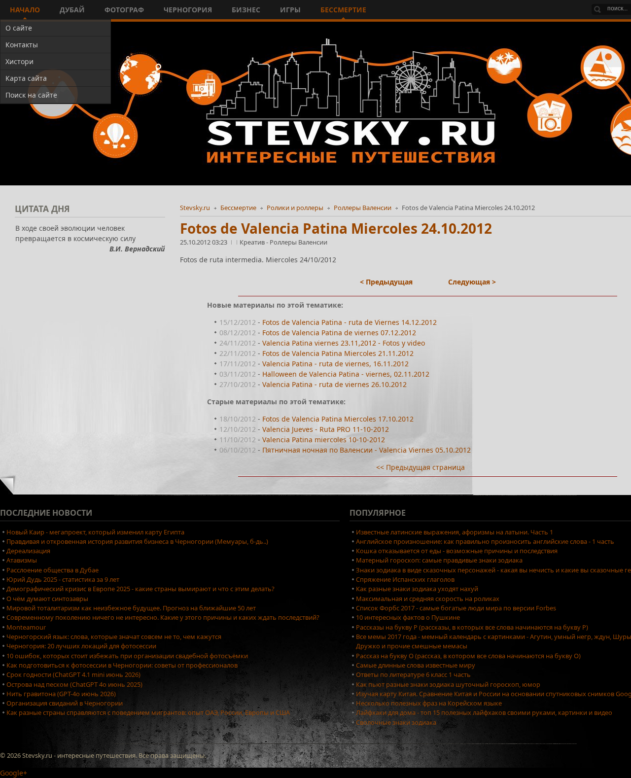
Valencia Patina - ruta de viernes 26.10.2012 (334, 384)
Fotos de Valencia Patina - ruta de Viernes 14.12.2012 (349, 322)
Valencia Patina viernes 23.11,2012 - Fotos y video (343, 343)
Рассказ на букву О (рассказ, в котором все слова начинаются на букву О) (468, 655)
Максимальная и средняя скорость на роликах (427, 598)
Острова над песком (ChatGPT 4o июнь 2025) (74, 684)
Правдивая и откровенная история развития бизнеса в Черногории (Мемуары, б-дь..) (137, 541)
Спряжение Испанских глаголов (405, 579)
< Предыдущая (386, 281)
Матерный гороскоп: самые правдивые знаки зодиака (439, 560)
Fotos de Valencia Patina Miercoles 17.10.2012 (338, 419)
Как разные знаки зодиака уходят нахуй (417, 588)
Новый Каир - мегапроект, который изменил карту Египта (95, 532)
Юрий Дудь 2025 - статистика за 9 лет (62, 579)
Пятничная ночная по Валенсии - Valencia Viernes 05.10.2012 (366, 450)
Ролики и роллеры (295, 207)
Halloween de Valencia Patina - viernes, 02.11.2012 (345, 374)
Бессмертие (238, 207)
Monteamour (26, 627)
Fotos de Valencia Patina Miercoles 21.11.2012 (338, 353)
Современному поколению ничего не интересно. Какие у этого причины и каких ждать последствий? (162, 617)
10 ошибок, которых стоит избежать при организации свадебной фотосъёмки (127, 655)
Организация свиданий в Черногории (64, 703)
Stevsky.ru (195, 207)
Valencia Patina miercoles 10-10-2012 (323, 439)
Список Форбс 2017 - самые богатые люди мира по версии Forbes (456, 607)
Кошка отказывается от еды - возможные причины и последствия (457, 550)
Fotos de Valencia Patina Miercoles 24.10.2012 (336, 228)
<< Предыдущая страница (420, 467)
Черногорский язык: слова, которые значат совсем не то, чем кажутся (113, 636)
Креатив (253, 242)
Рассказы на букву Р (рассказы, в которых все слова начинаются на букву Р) (472, 627)
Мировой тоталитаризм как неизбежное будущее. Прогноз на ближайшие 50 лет (131, 607)
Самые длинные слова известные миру (415, 665)
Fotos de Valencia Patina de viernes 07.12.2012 (339, 332)
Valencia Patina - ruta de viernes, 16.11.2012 (335, 363)
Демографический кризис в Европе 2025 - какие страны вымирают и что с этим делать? (140, 588)
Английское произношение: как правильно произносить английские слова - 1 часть (485, 541)
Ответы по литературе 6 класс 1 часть (413, 674)
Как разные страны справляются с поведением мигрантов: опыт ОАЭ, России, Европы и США (148, 712)
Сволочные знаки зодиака (396, 722)
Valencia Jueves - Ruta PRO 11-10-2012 (325, 429)
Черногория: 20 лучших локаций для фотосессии (81, 645)
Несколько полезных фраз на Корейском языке (429, 703)
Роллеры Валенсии (362, 207)
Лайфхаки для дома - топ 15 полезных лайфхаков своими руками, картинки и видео (484, 712)
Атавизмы (21, 560)
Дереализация (28, 550)
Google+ (13, 773)
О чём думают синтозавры (47, 598)
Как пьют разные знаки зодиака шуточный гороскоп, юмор (448, 684)
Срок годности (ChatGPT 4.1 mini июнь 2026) (73, 674)
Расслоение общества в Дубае (52, 570)
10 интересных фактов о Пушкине (408, 617)
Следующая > (472, 281)
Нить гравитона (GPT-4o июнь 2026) (61, 693)
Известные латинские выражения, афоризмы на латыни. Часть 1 (454, 532)
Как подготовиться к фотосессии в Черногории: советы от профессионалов (122, 665)
